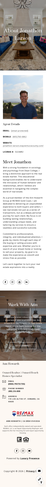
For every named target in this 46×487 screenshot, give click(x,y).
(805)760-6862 (20, 136)
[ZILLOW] (19, 282)
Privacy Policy (34, 471)
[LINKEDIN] (26, 282)
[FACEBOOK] (5, 282)
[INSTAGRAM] (12, 282)
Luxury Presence (30, 458)
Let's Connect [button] (23, 345)
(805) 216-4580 (14, 391)
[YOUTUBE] (29, 450)
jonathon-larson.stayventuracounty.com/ (23, 145)
